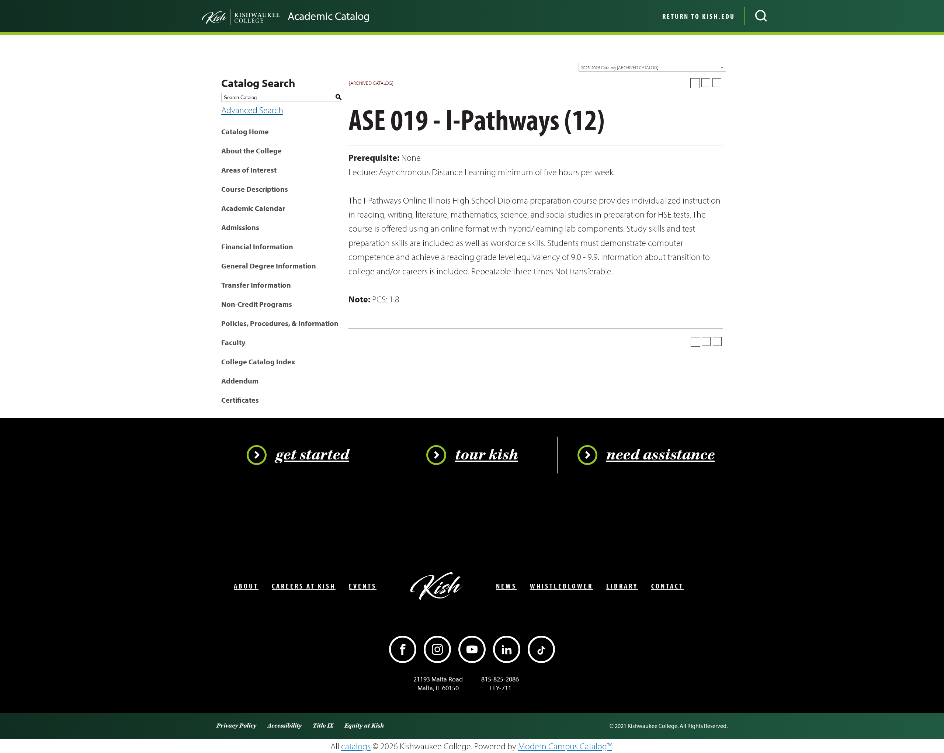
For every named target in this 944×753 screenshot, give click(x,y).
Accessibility (284, 726)
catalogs (356, 746)
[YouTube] (472, 649)
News (506, 586)
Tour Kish (486, 455)
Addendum (239, 380)
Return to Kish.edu (698, 16)
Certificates (240, 400)
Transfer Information (256, 284)
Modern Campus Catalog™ (565, 746)
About (246, 586)
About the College (251, 150)
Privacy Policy (236, 726)
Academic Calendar (253, 208)
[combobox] (652, 67)
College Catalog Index (258, 361)
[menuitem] (697, 16)
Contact (667, 586)
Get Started (312, 455)
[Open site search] (761, 16)
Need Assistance (660, 455)
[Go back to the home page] (228, 16)
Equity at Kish (364, 726)
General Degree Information (268, 265)
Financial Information (257, 246)
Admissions (240, 227)
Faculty (233, 342)
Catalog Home (245, 131)
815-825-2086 (500, 679)
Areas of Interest (249, 169)
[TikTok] (541, 649)
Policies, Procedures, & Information (280, 323)
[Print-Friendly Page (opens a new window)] (705, 82)
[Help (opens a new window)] (716, 82)
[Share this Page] (695, 83)
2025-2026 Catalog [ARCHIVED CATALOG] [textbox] (619, 67)
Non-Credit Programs (256, 304)
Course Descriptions (254, 189)
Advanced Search (252, 109)
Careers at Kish (304, 586)
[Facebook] (402, 649)
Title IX (323, 726)
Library (622, 586)
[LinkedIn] (506, 649)
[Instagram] (437, 649)
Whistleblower (561, 586)
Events (362, 586)
